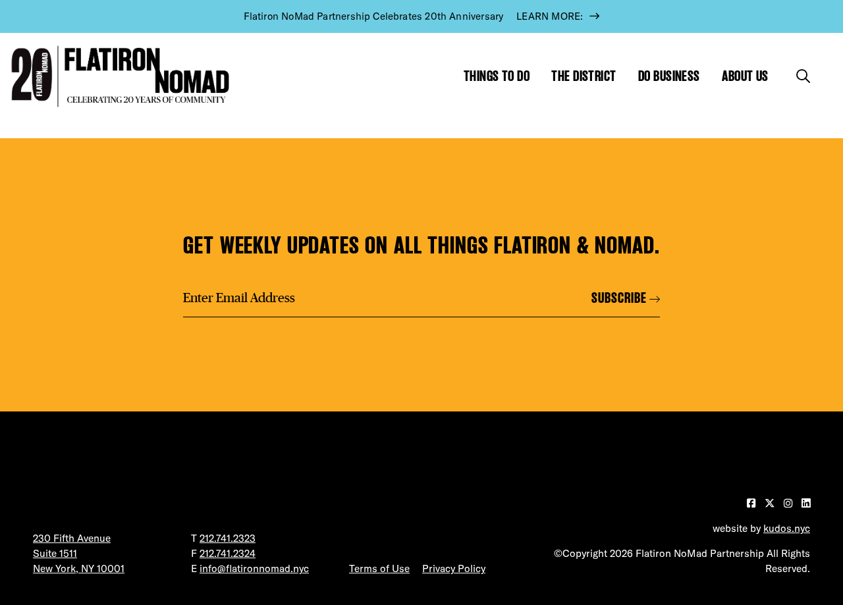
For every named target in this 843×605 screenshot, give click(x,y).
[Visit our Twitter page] (771, 503)
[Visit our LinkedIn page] (806, 503)
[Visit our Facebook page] (752, 503)
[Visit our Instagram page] (789, 503)
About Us (745, 76)
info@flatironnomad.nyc (254, 568)
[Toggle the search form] (803, 76)
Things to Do (497, 76)
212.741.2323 (228, 538)
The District (583, 76)
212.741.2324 (228, 553)
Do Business (669, 76)
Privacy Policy (453, 568)
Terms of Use (379, 568)
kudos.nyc (786, 528)
